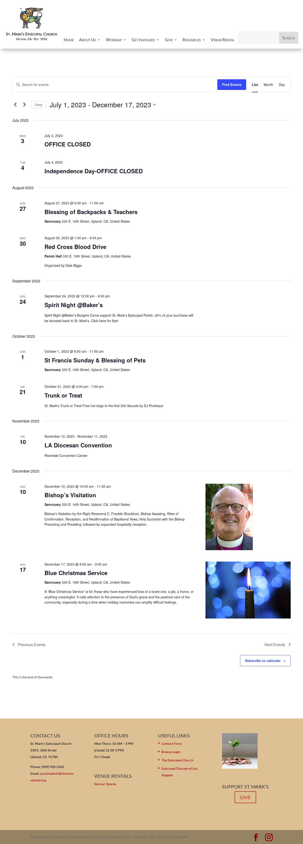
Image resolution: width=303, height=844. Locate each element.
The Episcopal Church (177, 760)
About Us (87, 39)
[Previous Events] (15, 105)
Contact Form (171, 743)
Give (169, 39)
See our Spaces (105, 784)
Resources (192, 39)
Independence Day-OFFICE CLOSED (94, 171)
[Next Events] (24, 105)
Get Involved (143, 39)
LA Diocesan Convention (78, 445)
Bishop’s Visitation (70, 495)
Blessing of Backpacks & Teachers (91, 212)
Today (38, 105)
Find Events (231, 84)
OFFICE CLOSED (68, 144)
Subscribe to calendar (263, 660)
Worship (114, 39)
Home (69, 39)
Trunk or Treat (63, 395)
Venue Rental (223, 39)
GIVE (245, 797)
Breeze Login (170, 752)
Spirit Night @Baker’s (74, 305)
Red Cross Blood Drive (75, 247)
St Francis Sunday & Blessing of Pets (95, 360)
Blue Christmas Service (76, 573)
